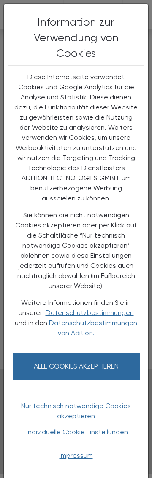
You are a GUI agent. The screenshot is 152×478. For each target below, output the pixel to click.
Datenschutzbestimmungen (90, 313)
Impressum (76, 455)
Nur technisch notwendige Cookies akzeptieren (76, 411)
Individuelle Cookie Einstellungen (77, 432)
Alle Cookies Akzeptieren (76, 366)
